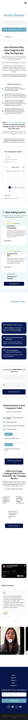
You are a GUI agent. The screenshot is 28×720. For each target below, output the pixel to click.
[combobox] (14, 198)
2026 (17, 167)
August (13, 167)
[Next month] (23, 167)
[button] (25, 3)
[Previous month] (7, 167)
